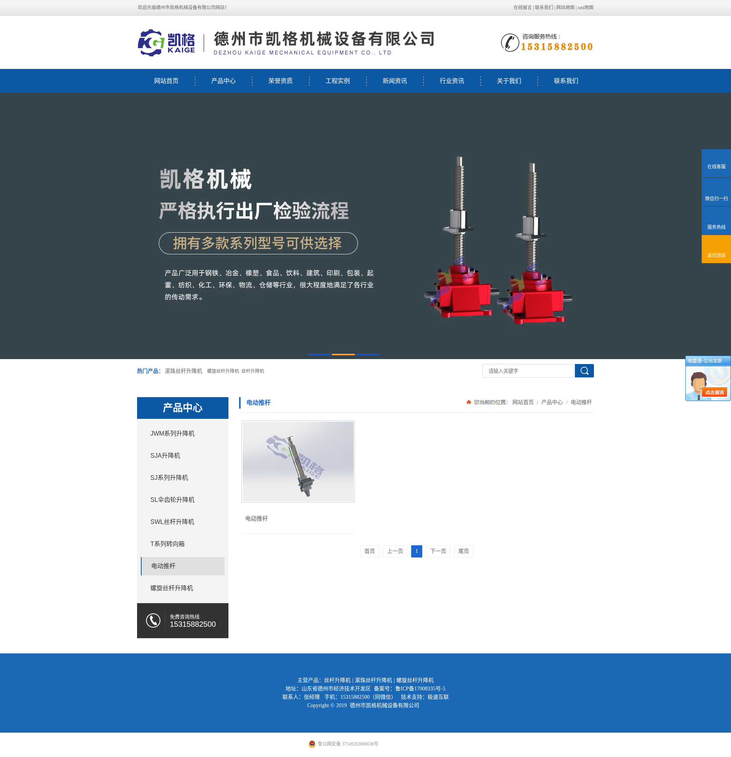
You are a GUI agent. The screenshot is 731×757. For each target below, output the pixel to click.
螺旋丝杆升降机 (415, 680)
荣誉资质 (280, 81)
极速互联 (438, 697)
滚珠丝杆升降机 (183, 371)
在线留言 (523, 7)
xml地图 (586, 7)
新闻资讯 (395, 81)
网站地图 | (567, 7)
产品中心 (223, 81)
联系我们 (544, 7)
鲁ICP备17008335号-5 (420, 689)
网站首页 (166, 81)
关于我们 (509, 81)
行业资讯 (452, 81)
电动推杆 (580, 402)
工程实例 (338, 81)
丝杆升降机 (337, 680)
